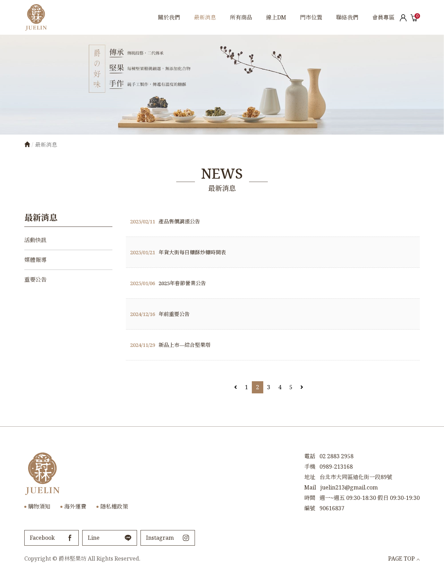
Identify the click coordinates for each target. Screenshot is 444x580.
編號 (309, 508)
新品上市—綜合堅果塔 (170, 344)
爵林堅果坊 (36, 17)
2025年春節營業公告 (168, 283)
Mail (310, 487)
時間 (309, 498)
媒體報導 (35, 260)
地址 (309, 477)
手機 (309, 466)
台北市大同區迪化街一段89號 (355, 477)
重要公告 (35, 279)
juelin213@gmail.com (349, 487)
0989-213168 (336, 466)
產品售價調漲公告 (165, 221)
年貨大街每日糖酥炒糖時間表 (178, 252)
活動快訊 (35, 240)
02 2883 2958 (336, 456)
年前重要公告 (160, 313)
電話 (309, 456)
